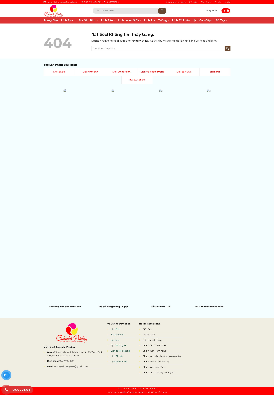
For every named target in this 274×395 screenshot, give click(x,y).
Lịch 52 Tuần (181, 20)
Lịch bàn (115, 340)
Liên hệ (227, 2)
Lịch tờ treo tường (120, 351)
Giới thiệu (193, 2)
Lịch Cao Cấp (202, 20)
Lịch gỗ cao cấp (119, 361)
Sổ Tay (220, 20)
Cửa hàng (205, 2)
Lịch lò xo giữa (118, 345)
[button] (211, 11)
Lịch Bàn (107, 20)
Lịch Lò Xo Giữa (128, 20)
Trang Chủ (51, 20)
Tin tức (218, 2)
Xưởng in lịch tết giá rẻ (176, 2)
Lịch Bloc (67, 20)
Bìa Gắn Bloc (87, 20)
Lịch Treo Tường (155, 20)
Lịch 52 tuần (117, 356)
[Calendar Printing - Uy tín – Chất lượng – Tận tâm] (64, 10)
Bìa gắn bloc (117, 334)
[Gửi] (162, 11)
